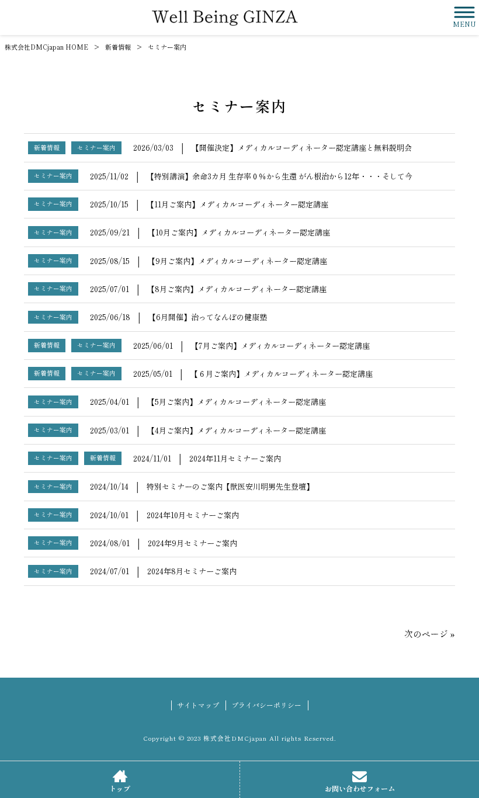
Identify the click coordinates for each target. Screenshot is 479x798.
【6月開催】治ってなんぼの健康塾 (207, 316)
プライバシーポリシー (266, 705)
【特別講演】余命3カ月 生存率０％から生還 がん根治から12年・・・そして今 (279, 176)
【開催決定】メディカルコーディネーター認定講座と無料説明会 (302, 147)
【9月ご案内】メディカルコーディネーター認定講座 (237, 260)
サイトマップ (198, 705)
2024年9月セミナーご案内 (192, 543)
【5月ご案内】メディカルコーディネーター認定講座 (236, 401)
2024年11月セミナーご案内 (235, 458)
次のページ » (429, 633)
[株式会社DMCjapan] (225, 17)
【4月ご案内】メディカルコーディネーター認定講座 (236, 430)
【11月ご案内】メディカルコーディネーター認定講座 (237, 204)
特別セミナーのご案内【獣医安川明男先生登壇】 (230, 486)
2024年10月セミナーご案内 (193, 515)
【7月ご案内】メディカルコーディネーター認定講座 (280, 345)
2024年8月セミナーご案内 (192, 571)
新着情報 (118, 46)
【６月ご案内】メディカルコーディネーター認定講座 (281, 373)
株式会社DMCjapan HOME (46, 46)
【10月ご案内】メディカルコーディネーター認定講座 (239, 232)
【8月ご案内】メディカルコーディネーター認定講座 (237, 288)
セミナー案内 (96, 147)
